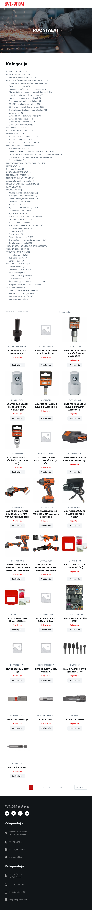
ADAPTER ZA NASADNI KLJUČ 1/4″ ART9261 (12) (46, 405)
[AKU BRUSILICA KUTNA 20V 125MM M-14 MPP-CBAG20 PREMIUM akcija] (17, 490)
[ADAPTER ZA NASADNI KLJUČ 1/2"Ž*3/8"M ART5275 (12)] (17, 383)
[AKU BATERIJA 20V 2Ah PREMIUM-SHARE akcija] (74, 436)
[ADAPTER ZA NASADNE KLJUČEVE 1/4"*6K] (46, 329)
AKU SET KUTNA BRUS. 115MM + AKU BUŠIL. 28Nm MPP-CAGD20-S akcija (17, 567)
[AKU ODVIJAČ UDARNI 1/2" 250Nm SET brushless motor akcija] (46, 490)
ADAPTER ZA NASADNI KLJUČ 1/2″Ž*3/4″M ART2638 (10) (75, 353)
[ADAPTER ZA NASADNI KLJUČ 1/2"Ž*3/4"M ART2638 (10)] (74, 329)
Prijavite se (17, 357)
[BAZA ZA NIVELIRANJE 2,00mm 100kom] (46, 597)
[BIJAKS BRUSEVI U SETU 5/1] (17, 648)
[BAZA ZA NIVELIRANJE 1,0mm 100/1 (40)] (74, 544)
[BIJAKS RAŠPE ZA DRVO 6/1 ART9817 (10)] (74, 648)
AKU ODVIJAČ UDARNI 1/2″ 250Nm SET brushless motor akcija (46, 514)
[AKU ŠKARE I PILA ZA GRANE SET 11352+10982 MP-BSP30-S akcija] (46, 544)
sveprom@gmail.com (18, 899)
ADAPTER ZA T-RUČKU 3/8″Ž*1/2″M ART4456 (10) (17, 460)
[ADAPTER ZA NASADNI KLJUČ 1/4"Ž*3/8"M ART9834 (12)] (74, 383)
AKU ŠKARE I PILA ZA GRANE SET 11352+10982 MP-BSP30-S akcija (46, 567)
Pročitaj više (17, 365)
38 (61, 787)
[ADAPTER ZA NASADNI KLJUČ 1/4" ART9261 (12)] (46, 383)
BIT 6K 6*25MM (46, 719)
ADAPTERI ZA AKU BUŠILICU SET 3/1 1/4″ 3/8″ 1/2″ (46, 460)
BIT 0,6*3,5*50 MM (17, 767)
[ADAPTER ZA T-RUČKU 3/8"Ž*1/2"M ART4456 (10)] (17, 436)
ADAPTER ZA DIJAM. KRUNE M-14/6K (17, 352)
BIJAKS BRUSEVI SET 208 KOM (75, 620)
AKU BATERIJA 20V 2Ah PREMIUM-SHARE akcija (74, 459)
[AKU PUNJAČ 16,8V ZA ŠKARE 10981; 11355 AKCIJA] (74, 490)
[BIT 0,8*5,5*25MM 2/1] (17, 698)
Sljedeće (80, 787)
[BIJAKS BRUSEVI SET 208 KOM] (74, 597)
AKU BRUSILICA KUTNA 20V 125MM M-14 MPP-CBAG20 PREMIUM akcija (17, 514)
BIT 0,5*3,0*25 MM (75, 719)
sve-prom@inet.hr (17, 857)
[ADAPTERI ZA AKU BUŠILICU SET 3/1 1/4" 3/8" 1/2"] (46, 436)
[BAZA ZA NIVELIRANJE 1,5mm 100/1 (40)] (17, 597)
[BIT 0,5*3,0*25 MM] (74, 698)
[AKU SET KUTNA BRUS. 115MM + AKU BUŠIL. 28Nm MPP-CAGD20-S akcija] (17, 544)
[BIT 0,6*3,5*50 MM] (17, 746)
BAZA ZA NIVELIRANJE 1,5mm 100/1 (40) (17, 620)
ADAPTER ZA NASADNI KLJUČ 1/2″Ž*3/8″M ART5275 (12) (17, 407)
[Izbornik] (86, 4)
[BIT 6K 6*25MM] (46, 698)
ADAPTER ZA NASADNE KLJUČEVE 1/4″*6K (46, 352)
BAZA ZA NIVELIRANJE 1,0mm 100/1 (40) (74, 566)
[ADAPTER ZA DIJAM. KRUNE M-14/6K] (17, 329)
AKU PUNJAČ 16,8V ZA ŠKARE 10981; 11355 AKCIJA (74, 514)
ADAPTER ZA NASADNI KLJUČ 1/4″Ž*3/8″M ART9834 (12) (75, 407)
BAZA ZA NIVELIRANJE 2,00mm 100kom (46, 620)
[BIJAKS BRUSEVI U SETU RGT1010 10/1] (46, 648)
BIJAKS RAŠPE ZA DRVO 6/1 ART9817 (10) (74, 670)
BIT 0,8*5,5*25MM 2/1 (17, 719)
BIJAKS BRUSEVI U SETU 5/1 (17, 670)
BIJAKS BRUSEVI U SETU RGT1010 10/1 (46, 670)
